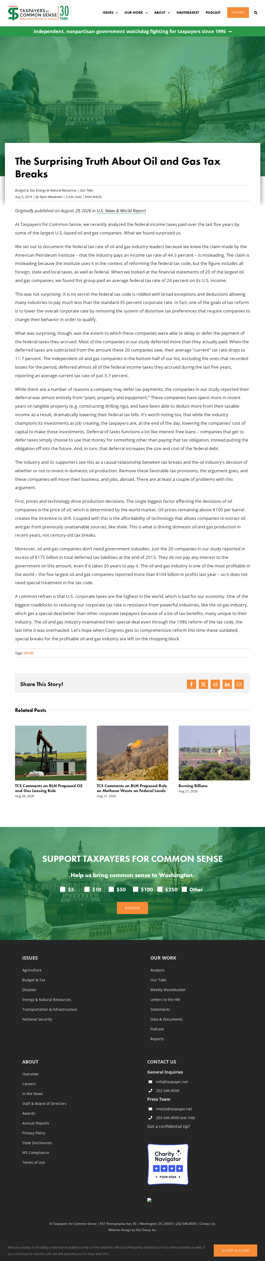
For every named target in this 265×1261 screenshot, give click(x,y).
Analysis (157, 970)
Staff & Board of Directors (44, 1103)
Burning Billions (193, 785)
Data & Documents (166, 1019)
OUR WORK (163, 958)
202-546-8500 (167, 1090)
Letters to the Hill (165, 999)
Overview (30, 1074)
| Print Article (91, 196)
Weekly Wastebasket (168, 989)
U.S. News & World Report (121, 211)
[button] (255, 12)
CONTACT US (161, 1062)
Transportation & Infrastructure (49, 1009)
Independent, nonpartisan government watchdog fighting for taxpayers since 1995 (130, 31)
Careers (29, 1084)
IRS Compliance (35, 1152)
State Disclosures (37, 1143)
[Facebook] (191, 684)
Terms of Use (33, 1162)
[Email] (239, 684)
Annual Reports (35, 1123)
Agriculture (32, 970)
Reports (157, 1039)
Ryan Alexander (51, 196)
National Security (37, 1019)
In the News (32, 1093)
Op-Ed (29, 653)
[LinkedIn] (227, 684)
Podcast (157, 1029)
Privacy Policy (33, 1133)
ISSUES (30, 958)
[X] (203, 684)
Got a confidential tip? (168, 1126)
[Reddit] (215, 684)
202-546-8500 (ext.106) (175, 1117)
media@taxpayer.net (174, 1108)
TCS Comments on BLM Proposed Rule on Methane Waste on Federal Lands (132, 788)
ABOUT (30, 1062)
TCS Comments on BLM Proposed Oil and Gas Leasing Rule (48, 788)
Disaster (29, 989)
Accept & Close (235, 1250)
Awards (28, 1113)
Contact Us (207, 1223)
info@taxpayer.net (172, 1081)
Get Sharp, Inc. (146, 1230)
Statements (160, 1009)
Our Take (86, 190)
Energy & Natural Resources (56, 190)
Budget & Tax (24, 190)
